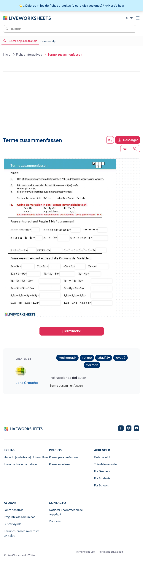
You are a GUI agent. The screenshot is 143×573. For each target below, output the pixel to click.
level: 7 (120, 358)
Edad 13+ (103, 358)
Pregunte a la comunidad (19, 516)
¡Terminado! (71, 331)
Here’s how (116, 5)
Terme (87, 358)
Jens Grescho (26, 383)
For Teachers (102, 471)
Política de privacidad (110, 551)
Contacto (55, 521)
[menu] (138, 18)
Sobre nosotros (13, 509)
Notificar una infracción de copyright (66, 512)
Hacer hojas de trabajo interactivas (26, 457)
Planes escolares (59, 464)
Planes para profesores (63, 457)
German (92, 365)
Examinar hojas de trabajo (20, 464)
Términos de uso (85, 551)
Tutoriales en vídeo (106, 464)
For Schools (101, 485)
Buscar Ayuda (12, 524)
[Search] (7, 28)
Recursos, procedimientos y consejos (21, 533)
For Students (102, 478)
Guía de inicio (102, 457)
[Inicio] (27, 18)
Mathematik (67, 358)
